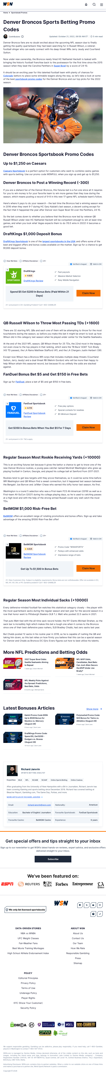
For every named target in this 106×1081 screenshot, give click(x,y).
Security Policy (28, 1008)
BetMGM (8, 516)
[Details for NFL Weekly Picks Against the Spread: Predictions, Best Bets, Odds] (12, 685)
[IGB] (46, 1024)
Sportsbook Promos (19, 13)
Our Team (78, 943)
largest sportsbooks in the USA (58, 241)
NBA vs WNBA (28, 933)
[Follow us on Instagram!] (100, 905)
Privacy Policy (28, 983)
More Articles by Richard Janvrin (23, 797)
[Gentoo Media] (65, 1024)
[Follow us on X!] (86, 905)
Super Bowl (60, 65)
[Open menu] (101, 4)
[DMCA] (18, 1024)
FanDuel (20, 381)
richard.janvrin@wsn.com (39, 805)
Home (5, 13)
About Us (78, 933)
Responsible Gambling (77, 953)
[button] (101, 4)
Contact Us (78, 938)
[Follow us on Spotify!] (93, 914)
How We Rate (78, 948)
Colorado (8, 75)
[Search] (94, 4)
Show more (92, 709)
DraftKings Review (33, 280)
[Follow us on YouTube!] (93, 905)
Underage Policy (28, 993)
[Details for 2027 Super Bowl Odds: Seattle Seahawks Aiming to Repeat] (12, 666)
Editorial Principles (28, 978)
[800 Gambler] (86, 1024)
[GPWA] (45, 1033)
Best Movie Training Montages (28, 948)
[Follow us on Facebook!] (80, 905)
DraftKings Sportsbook (15, 241)
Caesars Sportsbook (14, 171)
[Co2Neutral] (60, 1033)
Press (78, 958)
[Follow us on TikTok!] (100, 914)
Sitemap (78, 963)
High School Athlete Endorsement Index (28, 953)
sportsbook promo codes (28, 79)
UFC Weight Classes (28, 938)
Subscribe (53, 859)
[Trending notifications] (86, 4)
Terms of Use (28, 988)
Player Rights (28, 998)
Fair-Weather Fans (28, 943)
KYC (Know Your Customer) (28, 1003)
